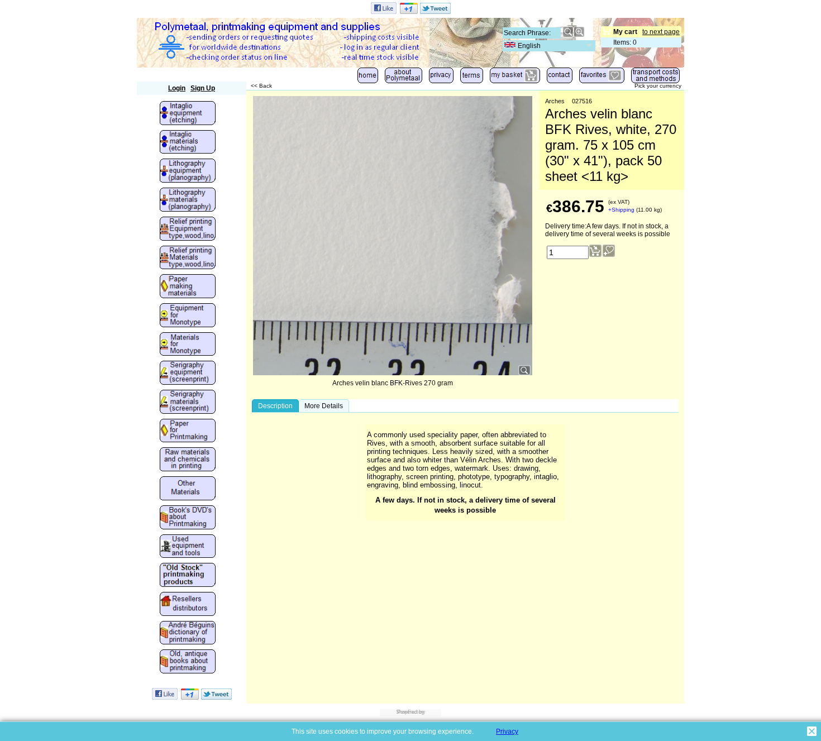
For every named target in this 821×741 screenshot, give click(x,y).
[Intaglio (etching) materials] (187, 143)
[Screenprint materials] (187, 402)
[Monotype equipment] (187, 316)
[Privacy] (441, 78)
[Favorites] (601, 78)
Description (275, 406)
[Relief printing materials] (187, 258)
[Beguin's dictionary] (187, 634)
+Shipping (621, 210)
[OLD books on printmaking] (187, 662)
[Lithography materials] (187, 200)
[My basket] (515, 78)
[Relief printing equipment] (187, 229)
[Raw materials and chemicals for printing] (187, 460)
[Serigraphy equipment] (187, 373)
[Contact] (559, 78)
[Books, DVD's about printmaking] (187, 518)
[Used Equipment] (187, 547)
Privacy (507, 731)
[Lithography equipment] (187, 171)
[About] (403, 78)
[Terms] (471, 78)
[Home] (367, 78)
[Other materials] (187, 489)
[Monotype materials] (187, 345)
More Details (323, 406)
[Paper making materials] (187, 287)
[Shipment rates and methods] (655, 78)
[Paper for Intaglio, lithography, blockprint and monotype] (187, 431)
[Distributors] (187, 605)
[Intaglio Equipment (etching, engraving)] (187, 114)
